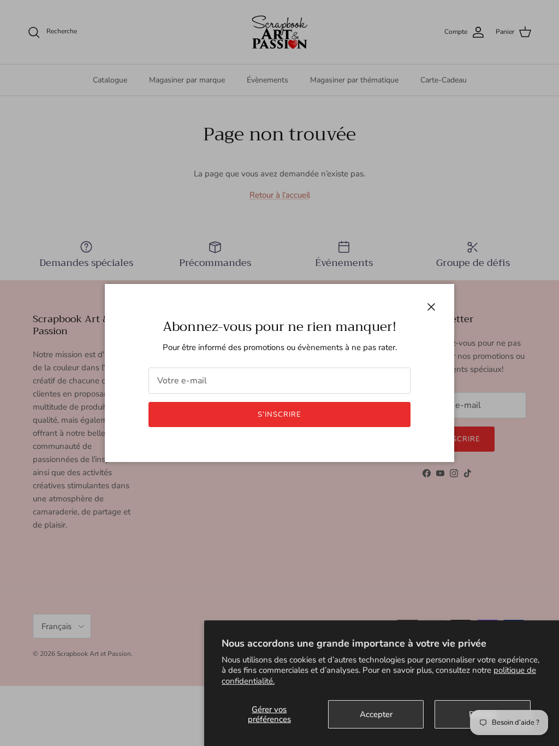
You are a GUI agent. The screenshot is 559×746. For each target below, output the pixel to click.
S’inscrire (279, 414)
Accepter (376, 714)
